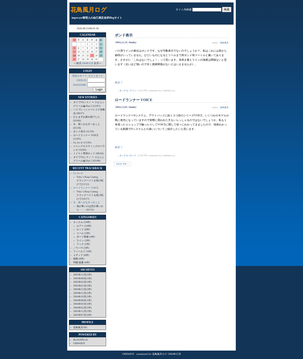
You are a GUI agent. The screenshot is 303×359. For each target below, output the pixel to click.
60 (85, 327)
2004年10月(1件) (82, 296)
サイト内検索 (184, 9)
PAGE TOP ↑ (122, 164)
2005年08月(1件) (82, 278)
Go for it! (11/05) (82, 142)
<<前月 (77, 63)
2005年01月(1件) (82, 285)
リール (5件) (83, 233)
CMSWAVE (79, 343)
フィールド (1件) (82, 251)
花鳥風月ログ (89, 9)
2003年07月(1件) (82, 315)
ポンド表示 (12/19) (83, 131)
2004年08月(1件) (82, 300)
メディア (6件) (81, 255)
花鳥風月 (78, 327)
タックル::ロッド (127, 155)
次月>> (97, 63)
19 (74, 55)
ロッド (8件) (83, 229)
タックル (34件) (82, 222)
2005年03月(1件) (82, 282)
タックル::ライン (127, 90)
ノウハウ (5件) (81, 247)
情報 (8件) (78, 258)
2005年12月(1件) (82, 274)
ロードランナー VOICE (133, 100)
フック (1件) (83, 244)
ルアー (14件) (84, 225)
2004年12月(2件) (82, 289)
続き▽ (119, 82)
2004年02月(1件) (82, 307)
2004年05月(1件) (82, 303)
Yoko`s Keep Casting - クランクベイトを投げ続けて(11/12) (90, 180)
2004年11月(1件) (82, 293)
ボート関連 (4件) (86, 236)
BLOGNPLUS (80, 339)
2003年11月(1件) (82, 311)
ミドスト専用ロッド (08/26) (88, 153)
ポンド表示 (124, 35)
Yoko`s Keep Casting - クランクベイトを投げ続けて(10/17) (90, 195)
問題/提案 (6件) (81, 262)
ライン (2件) (83, 240)
